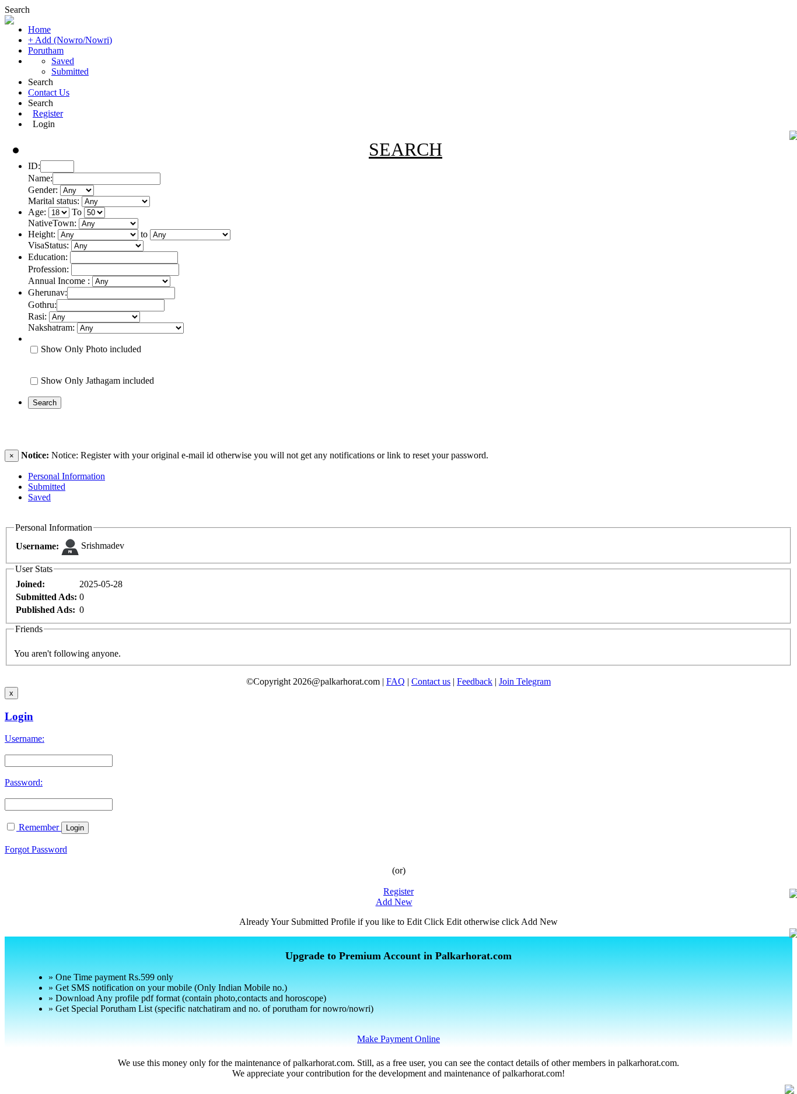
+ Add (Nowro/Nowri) (70, 40)
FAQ (395, 681)
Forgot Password (36, 849)
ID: (34, 166)
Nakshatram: (51, 327)
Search (17, 10)
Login (44, 124)
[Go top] (789, 1089)
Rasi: (37, 316)
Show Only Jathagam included (97, 380)
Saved (62, 61)
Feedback (474, 681)
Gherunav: (47, 292)
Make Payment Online (398, 1039)
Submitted (70, 71)
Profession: (48, 269)
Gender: (43, 190)
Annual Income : (59, 281)
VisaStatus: (48, 245)
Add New (394, 902)
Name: (40, 178)
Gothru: (42, 305)
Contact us (430, 681)
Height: (41, 234)
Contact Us (48, 92)
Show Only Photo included (91, 349)
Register (48, 113)
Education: (48, 257)
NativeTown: (53, 223)
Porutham (46, 50)
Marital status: (53, 201)
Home (39, 29)
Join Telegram (525, 681)
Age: (37, 212)
